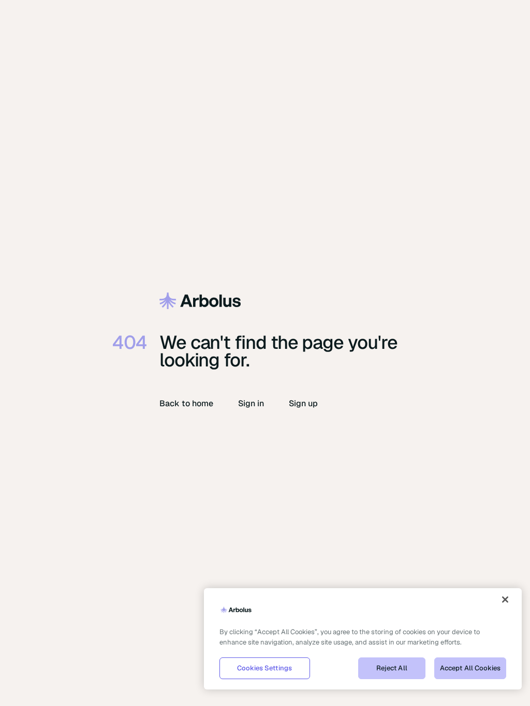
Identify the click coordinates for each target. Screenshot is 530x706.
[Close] (505, 599)
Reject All (391, 668)
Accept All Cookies (470, 668)
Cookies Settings (264, 668)
